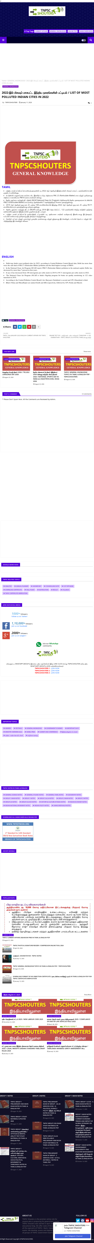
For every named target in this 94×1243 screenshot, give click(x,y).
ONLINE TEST (72, 31)
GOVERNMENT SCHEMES (54, 728)
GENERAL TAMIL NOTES (55, 795)
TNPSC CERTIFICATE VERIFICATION (16, 593)
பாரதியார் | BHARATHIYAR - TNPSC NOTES (27, 956)
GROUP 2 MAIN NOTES (65, 798)
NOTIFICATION (43, 590)
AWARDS (8, 728)
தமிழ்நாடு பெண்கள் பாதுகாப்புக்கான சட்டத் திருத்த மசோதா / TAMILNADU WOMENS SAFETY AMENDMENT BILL (67, 1047)
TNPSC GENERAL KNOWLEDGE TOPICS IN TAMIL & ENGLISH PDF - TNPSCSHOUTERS (77, 374)
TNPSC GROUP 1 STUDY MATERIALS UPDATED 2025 (19, 1119)
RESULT (55, 590)
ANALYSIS (8, 586)
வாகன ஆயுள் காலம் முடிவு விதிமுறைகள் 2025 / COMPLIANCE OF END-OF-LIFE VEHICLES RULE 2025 (68, 1020)
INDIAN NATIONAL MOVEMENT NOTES (17, 805)
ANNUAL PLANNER (22, 586)
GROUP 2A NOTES (11, 802)
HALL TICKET (30, 590)
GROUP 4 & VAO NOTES (29, 802)
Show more (87, 351)
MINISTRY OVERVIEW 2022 (13, 732)
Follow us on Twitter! (19, 616)
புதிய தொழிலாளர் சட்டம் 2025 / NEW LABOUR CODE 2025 (22, 1019)
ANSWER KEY (37, 586)
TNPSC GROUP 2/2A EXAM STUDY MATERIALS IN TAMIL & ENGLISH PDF (52, 1125)
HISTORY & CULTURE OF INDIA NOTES (53, 802)
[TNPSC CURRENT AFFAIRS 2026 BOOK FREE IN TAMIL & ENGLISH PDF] (47, 918)
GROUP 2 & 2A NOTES (47, 798)
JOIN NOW (55, 668)
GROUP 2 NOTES (82, 798)
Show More (87, 995)
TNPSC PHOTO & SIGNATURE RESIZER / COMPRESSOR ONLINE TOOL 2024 (38, 945)
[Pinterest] (29, 327)
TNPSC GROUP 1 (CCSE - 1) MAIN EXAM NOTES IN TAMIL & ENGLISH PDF (84, 1104)
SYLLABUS (65, 590)
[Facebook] (15, 327)
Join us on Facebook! (19, 626)
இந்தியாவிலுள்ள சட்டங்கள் (69, 732)
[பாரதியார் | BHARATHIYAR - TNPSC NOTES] (7, 959)
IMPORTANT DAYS (73, 728)
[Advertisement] (44, 23)
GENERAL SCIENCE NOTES (13, 795)
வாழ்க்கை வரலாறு (33, 735)
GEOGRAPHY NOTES (74, 795)
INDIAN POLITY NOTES (42, 805)
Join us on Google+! (19, 636)
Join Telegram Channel (73, 1236)
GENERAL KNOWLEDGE (58, 31)
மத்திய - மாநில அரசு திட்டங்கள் (14, 735)
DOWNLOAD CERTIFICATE (13, 590)
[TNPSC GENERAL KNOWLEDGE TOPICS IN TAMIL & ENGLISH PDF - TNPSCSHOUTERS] (7, 969)
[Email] (34, 327)
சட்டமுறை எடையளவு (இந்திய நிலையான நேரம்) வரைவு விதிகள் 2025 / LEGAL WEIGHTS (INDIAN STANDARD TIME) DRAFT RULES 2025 (23, 1048)
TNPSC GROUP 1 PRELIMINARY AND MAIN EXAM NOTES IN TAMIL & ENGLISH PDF (19, 1105)
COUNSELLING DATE (52, 586)
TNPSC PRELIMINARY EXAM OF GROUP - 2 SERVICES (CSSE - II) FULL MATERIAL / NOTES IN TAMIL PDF (51, 1157)
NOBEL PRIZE (31, 732)
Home (4, 81)
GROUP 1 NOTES (29, 798)
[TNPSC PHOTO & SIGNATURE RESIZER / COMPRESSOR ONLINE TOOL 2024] (7, 948)
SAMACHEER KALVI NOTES (62, 805)
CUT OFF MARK (68, 586)
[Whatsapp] (24, 327)
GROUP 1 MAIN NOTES (12, 798)
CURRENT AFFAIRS (41, 31)
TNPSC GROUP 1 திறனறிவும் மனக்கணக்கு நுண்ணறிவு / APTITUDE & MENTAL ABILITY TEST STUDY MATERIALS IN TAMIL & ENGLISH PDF (20, 1135)
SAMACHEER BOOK (86, 31)
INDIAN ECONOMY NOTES (78, 802)
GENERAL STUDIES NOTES (35, 795)
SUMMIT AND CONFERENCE (49, 732)
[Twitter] (20, 327)
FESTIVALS (19, 728)
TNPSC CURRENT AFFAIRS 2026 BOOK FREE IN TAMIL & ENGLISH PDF (26, 937)
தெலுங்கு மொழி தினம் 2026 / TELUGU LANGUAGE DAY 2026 (15, 373)
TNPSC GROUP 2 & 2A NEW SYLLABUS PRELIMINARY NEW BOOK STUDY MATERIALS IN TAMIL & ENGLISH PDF (52, 1140)
